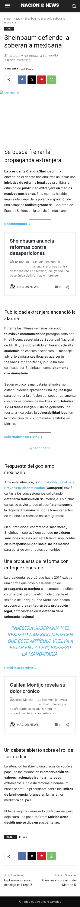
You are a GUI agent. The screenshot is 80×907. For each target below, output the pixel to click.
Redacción (11, 68)
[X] (32, 79)
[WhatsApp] (51, 79)
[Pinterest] (41, 79)
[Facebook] (22, 79)
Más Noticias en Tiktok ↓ (23, 437)
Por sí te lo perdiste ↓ (20, 668)
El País (23, 836)
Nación (17, 18)
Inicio (7, 18)
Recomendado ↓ (17, 224)
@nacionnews (40, 448)
